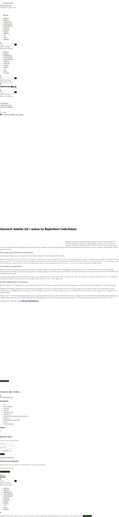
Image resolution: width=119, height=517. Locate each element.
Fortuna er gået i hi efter (9, 392)
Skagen (5, 32)
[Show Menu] (0, 84)
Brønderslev (7, 22)
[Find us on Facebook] (0, 11)
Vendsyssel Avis (8, 424)
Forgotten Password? (7, 457)
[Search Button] (0, 43)
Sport (5, 37)
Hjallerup (6, 30)
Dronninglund (8, 24)
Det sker (6, 39)
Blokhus (6, 20)
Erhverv (6, 33)
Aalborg (6, 18)
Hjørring (6, 28)
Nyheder (10, 107)
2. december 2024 (5, 105)
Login (6, 15)
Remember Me (7, 451)
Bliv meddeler (7, 407)
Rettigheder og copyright (11, 420)
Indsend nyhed (8, 3)
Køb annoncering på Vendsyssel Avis (15, 416)
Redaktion (5, 103)
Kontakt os (7, 414)
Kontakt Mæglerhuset (30, 301)
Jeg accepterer (87, 516)
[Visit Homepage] (6, 5)
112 (4, 35)
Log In (3, 475)
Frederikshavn (8, 26)
